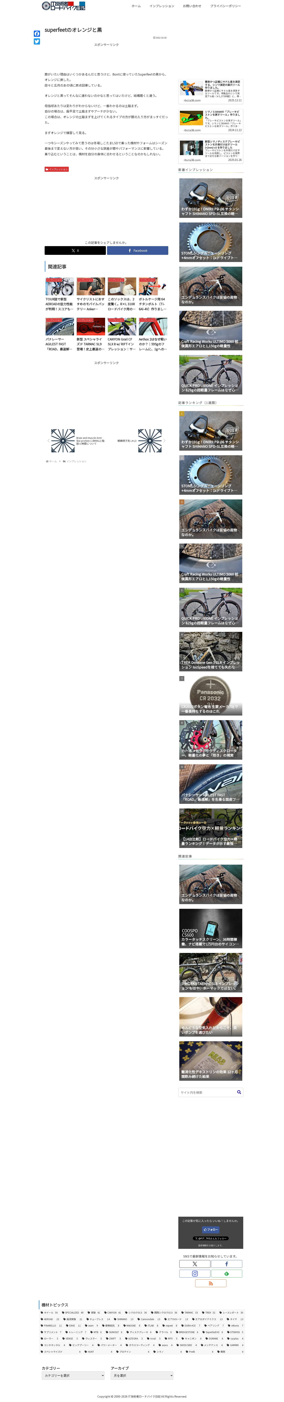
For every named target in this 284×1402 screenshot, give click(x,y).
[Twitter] (37, 41)
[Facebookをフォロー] (226, 1264)
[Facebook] (37, 34)
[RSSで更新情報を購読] (210, 1283)
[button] (239, 1092)
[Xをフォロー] (194, 1264)
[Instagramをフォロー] (194, 1273)
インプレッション (58, 169)
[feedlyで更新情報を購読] (226, 1273)
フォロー (212, 1229)
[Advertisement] (106, 57)
